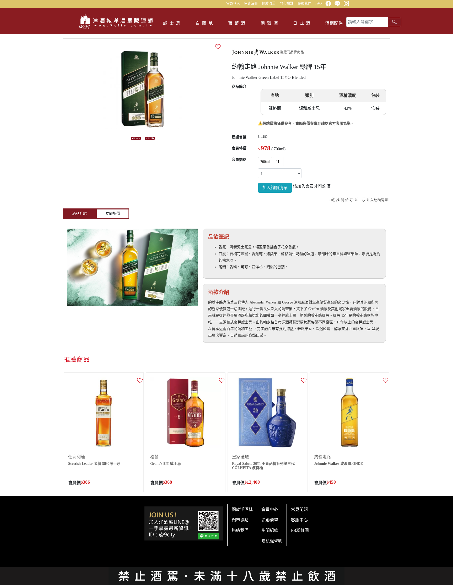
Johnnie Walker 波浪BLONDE (338, 464)
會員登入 (233, 3)
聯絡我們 (304, 3)
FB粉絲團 (300, 530)
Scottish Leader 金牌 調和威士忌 (94, 464)
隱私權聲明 (271, 541)
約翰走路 (322, 457)
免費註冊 (251, 3)
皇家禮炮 (240, 457)
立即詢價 (112, 214)
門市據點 (286, 3)
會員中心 (269, 509)
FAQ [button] (318, 3)
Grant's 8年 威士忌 (165, 464)
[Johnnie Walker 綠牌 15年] (143, 89)
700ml (265, 161)
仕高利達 (76, 457)
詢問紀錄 (269, 530)
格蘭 (154, 457)
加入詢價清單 (275, 187)
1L (278, 161)
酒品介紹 (79, 214)
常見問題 (299, 509)
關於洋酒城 (242, 509)
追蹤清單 (269, 3)
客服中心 (299, 520)
